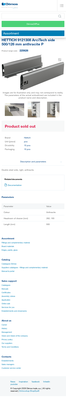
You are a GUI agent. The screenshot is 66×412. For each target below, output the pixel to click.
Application (6, 300)
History (4, 328)
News (12, 381)
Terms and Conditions (10, 347)
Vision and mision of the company (15, 336)
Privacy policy (7, 339)
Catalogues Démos (9, 264)
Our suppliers (7, 343)
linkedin (46, 381)
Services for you (8, 307)
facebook (36, 381)
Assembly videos (8, 296)
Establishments (8, 361)
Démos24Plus (33, 24)
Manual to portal (8, 271)
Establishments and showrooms (14, 311)
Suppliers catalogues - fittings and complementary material (25, 267)
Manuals (5, 289)
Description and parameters (33, 161)
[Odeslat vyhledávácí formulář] (60, 16)
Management (7, 332)
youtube (13, 384)
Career (4, 325)
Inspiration (23, 381)
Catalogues (6, 285)
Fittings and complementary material (16, 243)
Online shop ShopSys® (29, 391)
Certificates (6, 292)
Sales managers (8, 364)
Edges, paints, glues (10, 250)
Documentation (15, 185)
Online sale (6, 303)
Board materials (8, 246)
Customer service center (11, 368)
